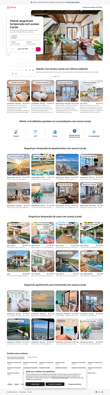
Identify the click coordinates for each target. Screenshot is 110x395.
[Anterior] (51, 76)
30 (12, 74)
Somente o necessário (55, 384)
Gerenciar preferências (74, 384)
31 (16, 74)
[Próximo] (58, 76)
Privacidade (22, 392)
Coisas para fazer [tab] (32, 357)
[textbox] (17, 44)
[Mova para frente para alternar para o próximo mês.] (32, 48)
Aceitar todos (35, 384)
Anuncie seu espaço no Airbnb (92, 7)
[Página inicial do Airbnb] (11, 7)
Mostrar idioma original (72, 2)
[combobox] (25, 38)
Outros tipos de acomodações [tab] (16, 357)
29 (33, 70)
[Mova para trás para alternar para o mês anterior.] (12, 48)
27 (26, 70)
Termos (29, 392)
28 (29, 70)
